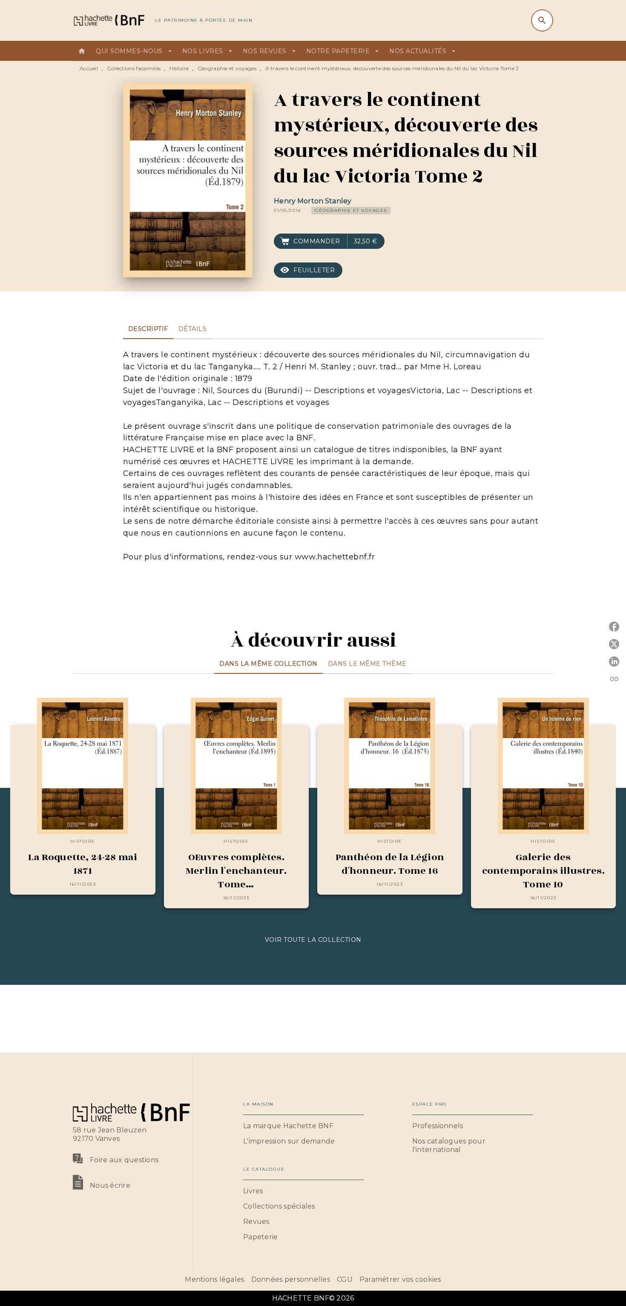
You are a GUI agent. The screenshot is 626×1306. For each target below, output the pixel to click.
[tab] (82, 51)
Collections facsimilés (134, 68)
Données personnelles (290, 1279)
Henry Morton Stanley (312, 201)
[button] (351, 210)
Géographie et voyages (227, 68)
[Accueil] (108, 20)
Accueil (89, 68)
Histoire (179, 68)
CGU (345, 1279)
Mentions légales (214, 1279)
